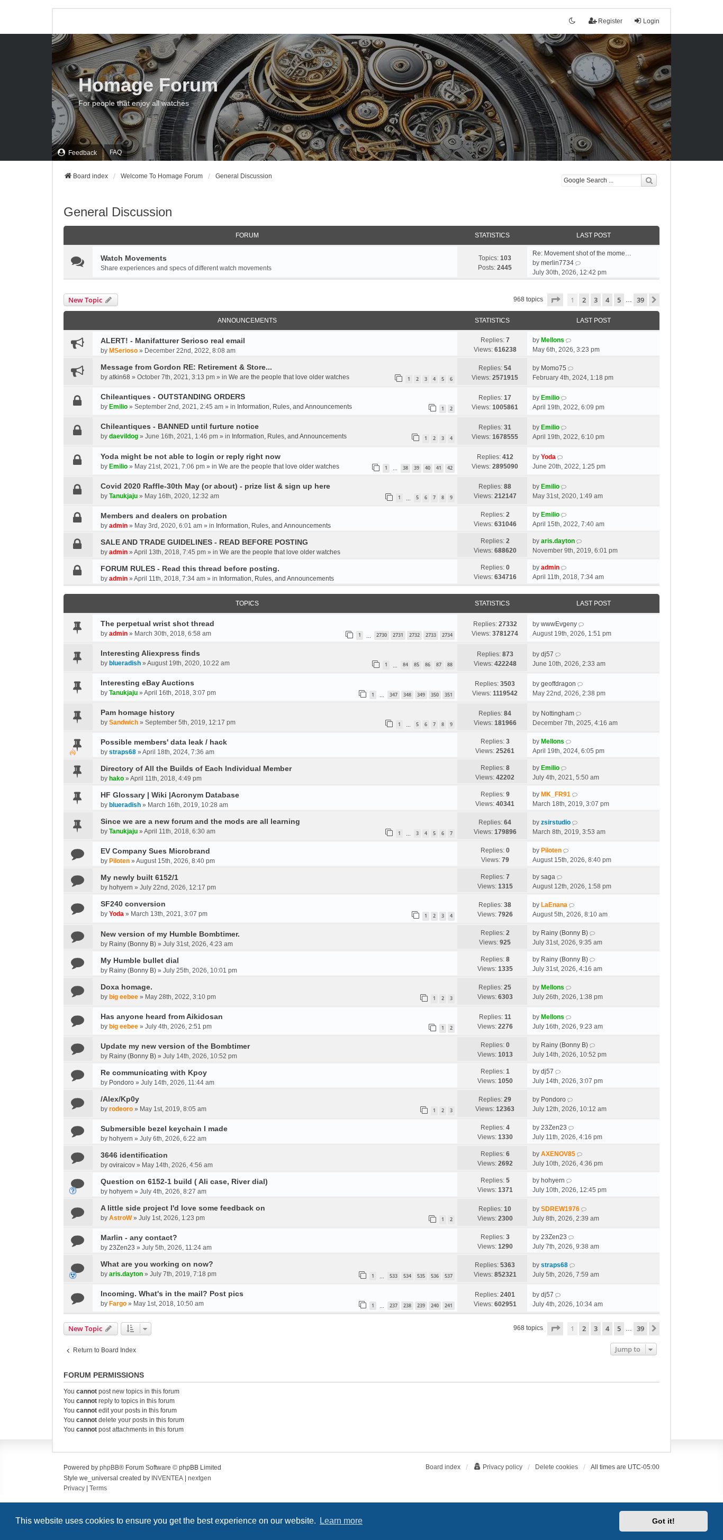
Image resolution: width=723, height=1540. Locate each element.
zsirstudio (556, 822)
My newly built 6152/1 (139, 877)
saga (548, 877)
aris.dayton (558, 541)
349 (421, 694)
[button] (555, 300)
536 (435, 1275)
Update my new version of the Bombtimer (175, 1046)
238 (407, 1305)
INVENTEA (167, 1478)
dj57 (547, 654)
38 (405, 467)
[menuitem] (77, 152)
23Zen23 (554, 1127)
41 (438, 467)
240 (435, 1305)
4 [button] (607, 300)
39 (416, 467)
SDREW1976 (560, 1209)
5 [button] (619, 300)
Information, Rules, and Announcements (294, 406)
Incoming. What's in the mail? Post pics (172, 1293)
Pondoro (121, 1082)
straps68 (122, 752)
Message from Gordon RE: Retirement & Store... (186, 367)
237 (393, 1305)
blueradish (125, 663)
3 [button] (596, 300)
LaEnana (554, 905)
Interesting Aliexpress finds (150, 653)
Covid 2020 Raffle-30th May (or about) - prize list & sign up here (215, 486)
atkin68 (119, 377)
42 (450, 467)
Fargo (117, 1303)
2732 (414, 634)
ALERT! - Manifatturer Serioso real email (173, 340)
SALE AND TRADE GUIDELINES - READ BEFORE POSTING (204, 542)
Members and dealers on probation (164, 515)
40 (427, 467)
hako (116, 778)
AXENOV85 (558, 1154)
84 (405, 664)
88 (450, 664)
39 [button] (640, 300)
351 (449, 694)
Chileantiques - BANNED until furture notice (180, 426)
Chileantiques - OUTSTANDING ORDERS (173, 396)
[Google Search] (649, 180)
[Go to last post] (569, 340)
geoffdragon (558, 684)
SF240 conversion (133, 904)
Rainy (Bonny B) (132, 944)
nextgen (199, 1478)
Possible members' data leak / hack (164, 742)
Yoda (548, 457)
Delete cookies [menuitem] (556, 1467)
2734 (447, 634)
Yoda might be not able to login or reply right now (191, 456)
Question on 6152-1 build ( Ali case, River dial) (184, 1181)
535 (421, 1275)
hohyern (121, 887)
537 (449, 1275)
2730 (381, 634)
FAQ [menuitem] (116, 152)
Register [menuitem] (610, 21)
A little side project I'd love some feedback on (183, 1208)
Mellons (552, 340)
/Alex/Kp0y (120, 1099)
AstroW (120, 1218)
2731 (398, 634)
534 (407, 1275)
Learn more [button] (341, 1520)
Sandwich (123, 722)
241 (449, 1305)
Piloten (119, 861)
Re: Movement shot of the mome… (581, 253)
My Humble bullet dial (140, 960)
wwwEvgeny (559, 624)
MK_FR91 (556, 794)
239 (421, 1305)
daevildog (123, 436)
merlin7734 (557, 263)
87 (438, 664)
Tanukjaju (123, 496)
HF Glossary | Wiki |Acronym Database (170, 795)
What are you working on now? (157, 1264)
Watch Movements (134, 258)
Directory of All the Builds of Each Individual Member (196, 768)
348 (407, 694)
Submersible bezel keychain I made (164, 1128)
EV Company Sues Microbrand (155, 851)
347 (393, 694)
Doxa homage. (126, 987)
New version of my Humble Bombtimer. (170, 934)
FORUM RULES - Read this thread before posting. (190, 568)
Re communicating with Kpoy (154, 1072)
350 (435, 694)
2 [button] (584, 300)
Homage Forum (148, 85)
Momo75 (553, 368)
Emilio (118, 406)
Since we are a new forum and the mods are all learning (200, 821)
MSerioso (123, 350)
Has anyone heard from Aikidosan (162, 1016)
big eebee (123, 997)
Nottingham (557, 713)
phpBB (109, 1467)
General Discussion (118, 212)
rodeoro (121, 1109)
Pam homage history (138, 712)
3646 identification (134, 1155)
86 (427, 664)
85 (416, 664)
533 (393, 1275)
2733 (431, 634)
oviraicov (122, 1165)
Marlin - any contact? (139, 1237)
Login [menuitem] (651, 21)
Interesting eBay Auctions (147, 683)
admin (118, 525)
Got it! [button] (663, 1521)
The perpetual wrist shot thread (157, 623)
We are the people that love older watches (289, 377)
